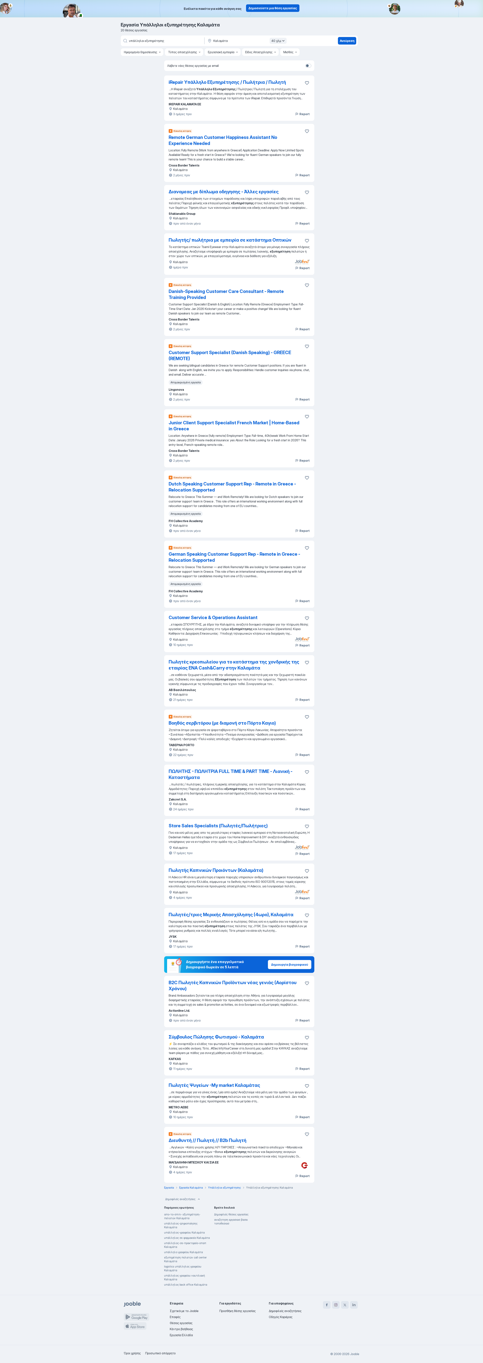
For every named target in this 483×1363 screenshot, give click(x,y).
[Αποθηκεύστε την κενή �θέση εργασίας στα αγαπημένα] (307, 83)
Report (304, 114)
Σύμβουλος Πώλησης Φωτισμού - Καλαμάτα (216, 1037)
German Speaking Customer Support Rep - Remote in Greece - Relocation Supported (234, 557)
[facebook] (327, 1305)
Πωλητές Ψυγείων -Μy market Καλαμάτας (214, 1085)
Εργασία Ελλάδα (181, 1335)
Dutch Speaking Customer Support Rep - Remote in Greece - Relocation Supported (232, 487)
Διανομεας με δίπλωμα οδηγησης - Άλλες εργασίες (224, 191)
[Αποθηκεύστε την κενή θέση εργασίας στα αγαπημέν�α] (307, 1134)
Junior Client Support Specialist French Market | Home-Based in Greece (234, 425)
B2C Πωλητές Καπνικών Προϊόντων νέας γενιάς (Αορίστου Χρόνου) (233, 985)
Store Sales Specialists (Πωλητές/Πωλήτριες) (218, 825)
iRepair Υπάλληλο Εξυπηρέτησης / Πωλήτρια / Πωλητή (227, 82)
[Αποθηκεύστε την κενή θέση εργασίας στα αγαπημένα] (307, 131)
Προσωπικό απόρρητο (160, 1353)
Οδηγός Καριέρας (280, 1317)
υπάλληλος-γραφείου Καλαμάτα (184, 1232)
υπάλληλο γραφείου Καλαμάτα (183, 1252)
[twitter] (345, 1305)
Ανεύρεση (347, 41)
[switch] (308, 66)
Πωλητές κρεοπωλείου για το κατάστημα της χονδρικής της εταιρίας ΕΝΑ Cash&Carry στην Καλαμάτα (234, 665)
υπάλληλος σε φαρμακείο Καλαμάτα (187, 1237)
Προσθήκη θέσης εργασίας (237, 1311)
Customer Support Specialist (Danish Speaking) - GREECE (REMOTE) (230, 355)
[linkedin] (354, 1305)
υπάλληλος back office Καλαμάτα (185, 1284)
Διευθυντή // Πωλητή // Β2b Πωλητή (207, 1140)
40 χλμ (276, 41)
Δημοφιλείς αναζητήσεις (180, 1199)
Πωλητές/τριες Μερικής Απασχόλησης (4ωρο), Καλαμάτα (231, 914)
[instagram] (336, 1305)
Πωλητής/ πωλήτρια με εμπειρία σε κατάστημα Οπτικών (230, 240)
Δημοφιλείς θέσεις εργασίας (231, 1214)
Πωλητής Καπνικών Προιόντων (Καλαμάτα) (216, 870)
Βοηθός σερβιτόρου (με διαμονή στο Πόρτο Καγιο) (222, 723)
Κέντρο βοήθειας (181, 1329)
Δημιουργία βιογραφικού (289, 964)
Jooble (354, 1354)
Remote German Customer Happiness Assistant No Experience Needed (223, 140)
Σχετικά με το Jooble (184, 1311)
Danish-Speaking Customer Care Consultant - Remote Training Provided (226, 294)
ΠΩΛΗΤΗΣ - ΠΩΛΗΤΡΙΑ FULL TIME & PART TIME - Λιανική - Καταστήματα (230, 774)
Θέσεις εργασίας (181, 1323)
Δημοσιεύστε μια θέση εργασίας (272, 8)
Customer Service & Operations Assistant (213, 617)
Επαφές (175, 1317)
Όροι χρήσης (132, 1353)
